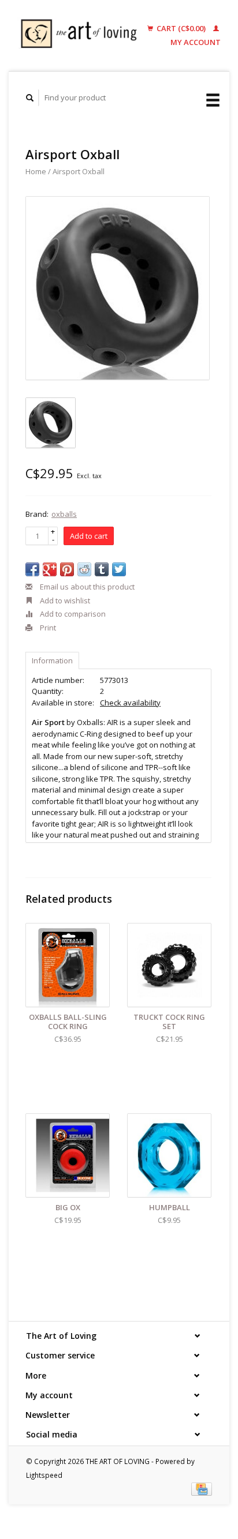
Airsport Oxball (79, 171)
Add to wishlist (64, 600)
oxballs (64, 514)
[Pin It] (67, 569)
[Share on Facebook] (32, 569)
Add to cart (88, 536)
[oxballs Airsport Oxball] (117, 288)
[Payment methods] (201, 1488)
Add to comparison (72, 614)
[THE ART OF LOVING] (81, 35)
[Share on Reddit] (84, 569)
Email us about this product (86, 586)
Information (52, 660)
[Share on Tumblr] (102, 569)
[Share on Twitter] (119, 569)
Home (35, 171)
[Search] (30, 97)
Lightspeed (44, 1475)
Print (47, 627)
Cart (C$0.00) (181, 28)
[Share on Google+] (50, 569)
